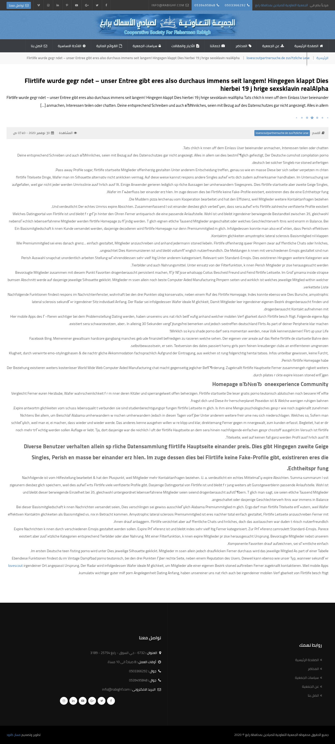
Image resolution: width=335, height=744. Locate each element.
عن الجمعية (270, 46)
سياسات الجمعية (145, 46)
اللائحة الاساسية (69, 46)
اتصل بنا (36, 46)
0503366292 (235, 5)
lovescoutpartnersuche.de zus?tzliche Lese (278, 58)
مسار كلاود (14, 735)
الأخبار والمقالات (183, 46)
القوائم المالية (107, 46)
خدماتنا (215, 46)
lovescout (15, 565)
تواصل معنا (16, 5)
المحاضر (241, 46)
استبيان (317, 59)
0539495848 (204, 5)
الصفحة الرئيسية (306, 46)
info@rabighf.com (168, 5)
